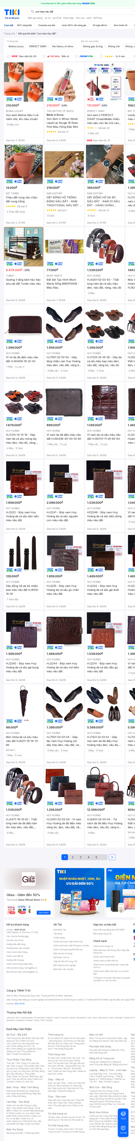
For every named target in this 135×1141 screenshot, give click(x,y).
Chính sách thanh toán (103, 956)
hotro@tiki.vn (31, 968)
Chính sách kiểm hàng (16, 952)
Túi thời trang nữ (57, 1113)
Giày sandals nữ (64, 1085)
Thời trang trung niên (63, 1048)
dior (17, 1017)
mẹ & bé (57, 17)
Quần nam (66, 1058)
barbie (49, 1017)
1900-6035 (19, 929)
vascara (10, 1017)
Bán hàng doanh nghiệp (64, 965)
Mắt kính (115, 1050)
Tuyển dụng (59, 937)
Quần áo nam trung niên (65, 1071)
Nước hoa (17, 1121)
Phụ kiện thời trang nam (107, 1051)
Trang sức (94, 1062)
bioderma (81, 1017)
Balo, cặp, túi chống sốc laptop (108, 1039)
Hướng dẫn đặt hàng (16, 944)
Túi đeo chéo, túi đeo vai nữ (61, 1117)
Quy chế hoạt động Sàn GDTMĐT (109, 929)
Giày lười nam (54, 1100)
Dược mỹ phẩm (33, 1124)
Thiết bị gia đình (32, 1133)
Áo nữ (50, 1038)
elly (89, 1017)
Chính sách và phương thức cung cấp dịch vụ (110, 965)
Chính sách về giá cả (103, 946)
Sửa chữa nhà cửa (103, 1093)
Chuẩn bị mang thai (21, 1054)
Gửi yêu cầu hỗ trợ (14, 940)
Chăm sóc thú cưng (98, 1116)
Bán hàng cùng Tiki (102, 933)
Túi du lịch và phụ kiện (105, 1038)
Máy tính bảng (19, 1096)
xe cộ (47, 17)
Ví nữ (78, 1117)
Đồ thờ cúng (100, 1104)
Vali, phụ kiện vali (118, 1041)
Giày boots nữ (59, 1088)
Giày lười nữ (72, 1088)
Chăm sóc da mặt (14, 1105)
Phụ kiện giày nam (62, 1105)
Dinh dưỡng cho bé (21, 1046)
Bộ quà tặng (103, 1129)
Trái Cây (10, 1063)
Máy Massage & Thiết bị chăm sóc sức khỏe (25, 1111)
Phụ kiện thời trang (100, 1046)
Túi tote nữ (65, 1120)
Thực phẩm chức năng (22, 1108)
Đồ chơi (35, 1038)
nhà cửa (80, 17)
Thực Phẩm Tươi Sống (18, 1059)
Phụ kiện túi (77, 1120)
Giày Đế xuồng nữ (66, 1091)
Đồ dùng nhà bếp (14, 1133)
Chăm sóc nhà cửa (24, 1081)
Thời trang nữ (55, 1034)
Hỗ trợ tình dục (30, 1121)
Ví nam (51, 1129)
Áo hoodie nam (61, 1063)
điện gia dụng (35, 17)
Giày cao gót (54, 1083)
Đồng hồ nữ (106, 1062)
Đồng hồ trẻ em (120, 1064)
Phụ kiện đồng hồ (103, 1064)
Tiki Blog (57, 933)
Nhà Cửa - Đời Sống (100, 1087)
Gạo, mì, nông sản (21, 1071)
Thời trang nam (56, 1054)
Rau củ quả (17, 1066)
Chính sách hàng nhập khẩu (19, 964)
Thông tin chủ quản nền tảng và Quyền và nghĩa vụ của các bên (111, 979)
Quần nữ (68, 1038)
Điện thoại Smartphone (17, 1091)
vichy (36, 1020)
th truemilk (40, 1017)
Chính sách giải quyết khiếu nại (68, 949)
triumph (119, 1017)
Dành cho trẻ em (20, 1076)
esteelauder (27, 1017)
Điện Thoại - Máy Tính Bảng (22, 1087)
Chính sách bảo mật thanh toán (68, 941)
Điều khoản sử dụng (62, 953)
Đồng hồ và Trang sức (101, 1058)
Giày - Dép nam (57, 1096)
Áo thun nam (54, 1058)
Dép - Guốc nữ (69, 1083)
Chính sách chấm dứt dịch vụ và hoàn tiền (111, 972)
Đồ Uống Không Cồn (106, 1126)
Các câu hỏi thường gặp (17, 936)
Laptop (115, 1081)
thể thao (98, 17)
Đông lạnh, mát (26, 1068)
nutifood (128, 1017)
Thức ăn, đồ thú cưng (21, 1079)
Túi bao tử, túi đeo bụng (73, 1131)
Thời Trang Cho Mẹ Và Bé (18, 1038)
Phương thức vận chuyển (18, 948)
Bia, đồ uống (17, 1074)
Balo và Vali (96, 1034)
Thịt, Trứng (21, 1063)
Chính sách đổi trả (14, 956)
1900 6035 (19, 1003)
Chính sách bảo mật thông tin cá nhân (71, 945)
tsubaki (49, 1020)
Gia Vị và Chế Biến (103, 1121)
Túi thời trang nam (58, 1125)
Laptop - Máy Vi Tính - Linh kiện (108, 1070)
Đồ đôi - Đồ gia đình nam (69, 1066)
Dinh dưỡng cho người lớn (24, 1048)
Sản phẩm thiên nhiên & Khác (23, 1114)
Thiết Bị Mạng (105, 1079)
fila (42, 1020)
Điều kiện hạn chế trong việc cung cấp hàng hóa (111, 951)
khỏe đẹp (68, 17)
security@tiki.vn (30, 972)
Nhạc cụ (111, 1104)
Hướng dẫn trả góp (15, 960)
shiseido (10, 1020)
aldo (111, 1017)
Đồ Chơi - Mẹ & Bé (16, 1034)
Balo (91, 1038)
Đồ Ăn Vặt (99, 1124)
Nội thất (103, 1096)
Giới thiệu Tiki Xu (61, 957)
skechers (103, 1017)
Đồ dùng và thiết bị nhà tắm (109, 1099)
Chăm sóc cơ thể (21, 1110)
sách (89, 17)
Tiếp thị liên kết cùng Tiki (65, 961)
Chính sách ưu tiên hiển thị (105, 960)
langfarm (20, 1020)
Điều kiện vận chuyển (63, 969)
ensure (64, 1017)
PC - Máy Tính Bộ (102, 1081)
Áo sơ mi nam (66, 1060)
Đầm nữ (58, 1038)
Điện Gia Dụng (14, 1129)
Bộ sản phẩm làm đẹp (23, 1122)
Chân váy (68, 1043)
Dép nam (62, 1102)
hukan (29, 1020)
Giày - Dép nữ (56, 1079)
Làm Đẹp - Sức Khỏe (17, 1101)
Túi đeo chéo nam (64, 1129)
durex (72, 1017)
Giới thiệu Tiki (59, 929)
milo (95, 1017)
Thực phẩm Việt (31, 1066)
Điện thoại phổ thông (21, 1093)
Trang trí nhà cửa (97, 1091)
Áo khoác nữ (70, 1041)
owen (57, 1017)
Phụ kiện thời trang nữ (99, 1050)
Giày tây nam (68, 1100)
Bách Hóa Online (99, 1112)
